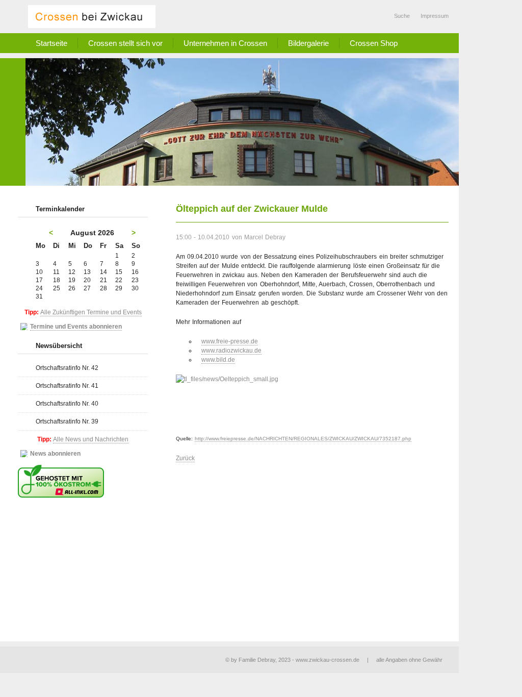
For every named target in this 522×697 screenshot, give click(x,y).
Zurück (185, 458)
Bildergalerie (308, 43)
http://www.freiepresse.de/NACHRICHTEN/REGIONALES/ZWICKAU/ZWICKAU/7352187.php (303, 438)
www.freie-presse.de (229, 341)
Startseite (51, 43)
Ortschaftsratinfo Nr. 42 (67, 367)
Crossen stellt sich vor (125, 43)
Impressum (435, 16)
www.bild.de (218, 359)
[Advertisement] (312, 544)
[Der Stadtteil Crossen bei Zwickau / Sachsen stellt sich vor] (91, 16)
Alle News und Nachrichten (90, 439)
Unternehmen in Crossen (225, 43)
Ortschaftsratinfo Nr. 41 (67, 385)
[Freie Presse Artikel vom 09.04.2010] (312, 399)
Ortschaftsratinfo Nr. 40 (67, 403)
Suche (402, 16)
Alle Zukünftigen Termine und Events (91, 312)
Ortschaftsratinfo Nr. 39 (67, 421)
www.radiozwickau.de (231, 350)
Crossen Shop (374, 43)
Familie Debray (257, 660)
